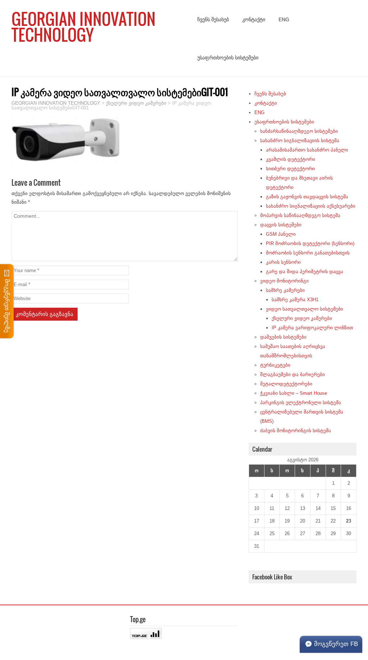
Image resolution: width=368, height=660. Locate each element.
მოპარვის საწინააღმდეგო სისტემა (300, 215)
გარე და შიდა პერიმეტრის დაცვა (304, 271)
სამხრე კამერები (285, 290)
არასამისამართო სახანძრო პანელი (307, 150)
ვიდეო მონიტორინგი (284, 281)
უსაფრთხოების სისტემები (227, 57)
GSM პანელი (281, 234)
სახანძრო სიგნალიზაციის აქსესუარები (310, 206)
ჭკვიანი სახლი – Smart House (293, 393)
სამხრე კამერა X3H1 (295, 299)
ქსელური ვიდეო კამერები (302, 318)
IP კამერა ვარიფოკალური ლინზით (312, 327)
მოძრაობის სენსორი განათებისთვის (308, 253)
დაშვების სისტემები (283, 337)
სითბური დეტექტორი (290, 168)
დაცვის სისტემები (281, 224)
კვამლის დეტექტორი (290, 159)
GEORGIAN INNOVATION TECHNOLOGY (84, 26)
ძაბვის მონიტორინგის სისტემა (295, 430)
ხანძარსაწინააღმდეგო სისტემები (299, 131)
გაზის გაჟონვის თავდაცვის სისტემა (307, 196)
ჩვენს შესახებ (213, 19)
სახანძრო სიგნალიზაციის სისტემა (299, 140)
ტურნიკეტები (275, 365)
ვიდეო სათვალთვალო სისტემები (304, 309)
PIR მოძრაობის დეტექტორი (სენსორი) (310, 243)
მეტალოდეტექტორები (286, 383)
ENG (284, 19)
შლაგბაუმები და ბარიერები (292, 374)
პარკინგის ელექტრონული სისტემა (300, 402)
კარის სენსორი (283, 262)
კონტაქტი (253, 19)
